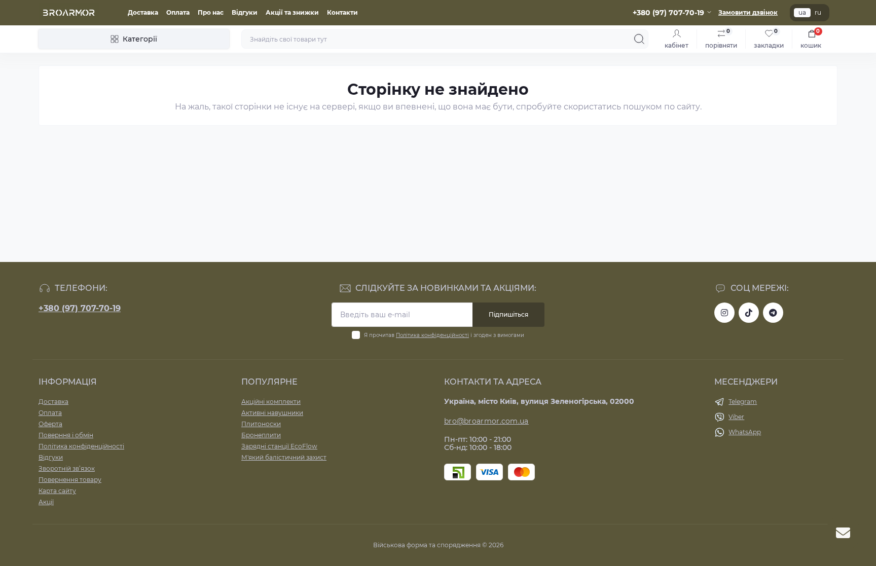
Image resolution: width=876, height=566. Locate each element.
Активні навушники (272, 413)
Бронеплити (261, 435)
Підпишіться (508, 314)
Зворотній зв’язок (67, 468)
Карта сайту (57, 491)
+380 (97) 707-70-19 (80, 308)
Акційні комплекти (271, 401)
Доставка (143, 12)
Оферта (50, 424)
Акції (46, 502)
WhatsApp (744, 432)
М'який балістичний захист (283, 457)
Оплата (178, 12)
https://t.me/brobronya (773, 313)
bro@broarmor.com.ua (486, 421)
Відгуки (245, 12)
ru (818, 12)
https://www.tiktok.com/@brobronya (749, 313)
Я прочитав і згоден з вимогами (444, 335)
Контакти (342, 12)
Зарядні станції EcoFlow (279, 446)
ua (802, 12)
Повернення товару (70, 479)
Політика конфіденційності (432, 335)
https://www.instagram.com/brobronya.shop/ (724, 313)
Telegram (742, 401)
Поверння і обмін (66, 435)
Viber (736, 417)
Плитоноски (261, 424)
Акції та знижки (292, 12)
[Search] (639, 39)
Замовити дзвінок (748, 12)
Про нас (211, 12)
